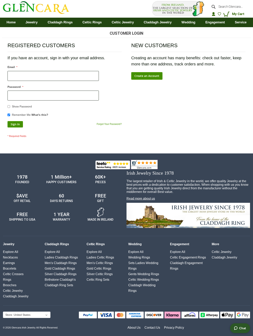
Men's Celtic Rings (100, 263)
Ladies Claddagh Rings (61, 257)
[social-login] (213, 14)
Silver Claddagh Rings (60, 274)
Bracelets (9, 268)
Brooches (9, 285)
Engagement (179, 244)
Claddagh (15, 296)
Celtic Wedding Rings (143, 279)
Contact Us (152, 327)
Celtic (13, 290)
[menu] (126, 22)
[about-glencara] (188, 216)
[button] (26, 315)
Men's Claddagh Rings (61, 263)
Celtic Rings (96, 244)
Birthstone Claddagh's (60, 279)
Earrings (9, 263)
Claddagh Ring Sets (59, 285)
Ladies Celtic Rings (100, 257)
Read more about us (140, 198)
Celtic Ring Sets (98, 279)
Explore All (10, 252)
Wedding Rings (139, 257)
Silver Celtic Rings (100, 274)
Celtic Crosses (13, 274)
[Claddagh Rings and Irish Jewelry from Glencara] (39, 8)
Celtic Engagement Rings (188, 257)
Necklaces (10, 257)
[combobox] (229, 6)
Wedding (135, 244)
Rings (7, 279)
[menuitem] (11, 22)
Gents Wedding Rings (143, 274)
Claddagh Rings (57, 244)
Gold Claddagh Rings (60, 268)
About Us (134, 327)
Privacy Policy (174, 327)
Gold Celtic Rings (99, 268)
